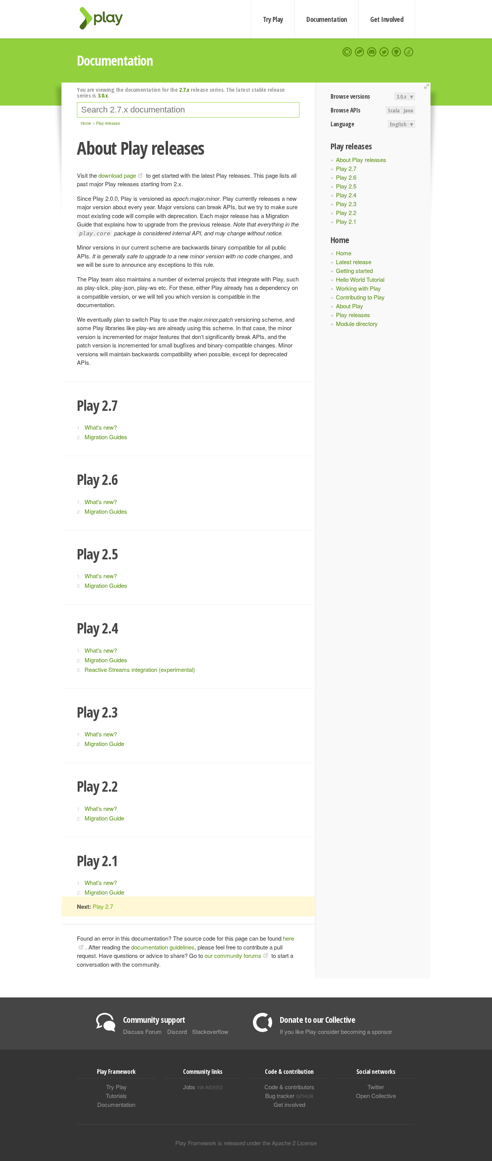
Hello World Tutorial (360, 279)
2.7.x (184, 89)
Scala (394, 110)
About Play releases (361, 159)
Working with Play (358, 288)
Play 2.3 (346, 204)
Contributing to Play (360, 297)
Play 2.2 (346, 212)
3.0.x (401, 96)
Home (343, 253)
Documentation (326, 19)
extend (427, 86)
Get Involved (386, 19)
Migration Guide (104, 743)
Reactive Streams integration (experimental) (140, 669)
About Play (349, 306)
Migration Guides (106, 437)
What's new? (101, 427)
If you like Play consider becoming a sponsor (336, 1031)
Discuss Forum (142, 1031)
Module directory (357, 323)
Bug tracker (289, 1096)
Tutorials (116, 1096)
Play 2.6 (346, 177)
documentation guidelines (162, 947)
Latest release (353, 262)
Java (408, 110)
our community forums (232, 955)
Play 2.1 (346, 221)
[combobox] (188, 109)
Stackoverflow (210, 1031)
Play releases (353, 315)
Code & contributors (289, 1087)
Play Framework (106, 18)
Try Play (273, 19)
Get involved (289, 1104)
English (398, 124)
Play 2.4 (346, 195)
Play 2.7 (346, 168)
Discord (177, 1031)
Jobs (203, 1087)
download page (117, 175)
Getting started (354, 270)
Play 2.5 (346, 186)
